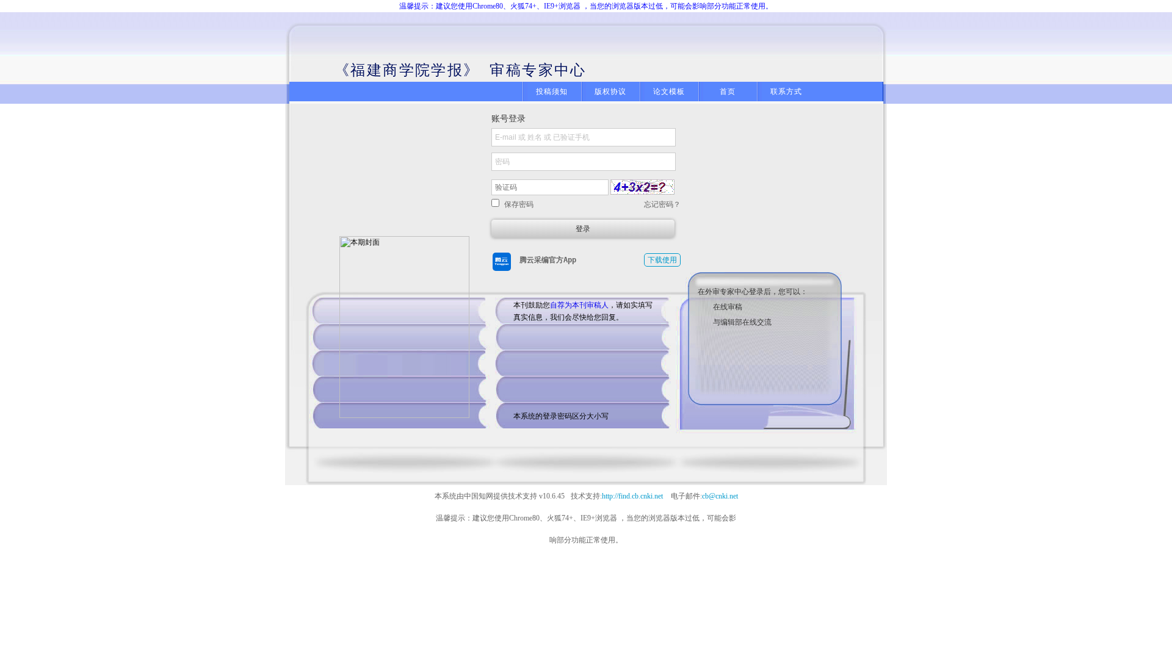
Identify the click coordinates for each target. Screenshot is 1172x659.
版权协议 (611, 91)
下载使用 (662, 260)
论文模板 (669, 91)
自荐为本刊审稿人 (579, 305)
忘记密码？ (662, 204)
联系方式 (786, 91)
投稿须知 (552, 91)
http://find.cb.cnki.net (632, 496)
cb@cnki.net (720, 496)
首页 (728, 91)
